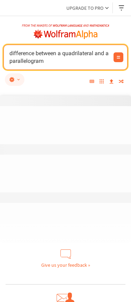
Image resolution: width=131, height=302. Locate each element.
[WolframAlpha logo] (66, 34)
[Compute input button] (118, 57)
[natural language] (14, 79)
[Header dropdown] (122, 8)
